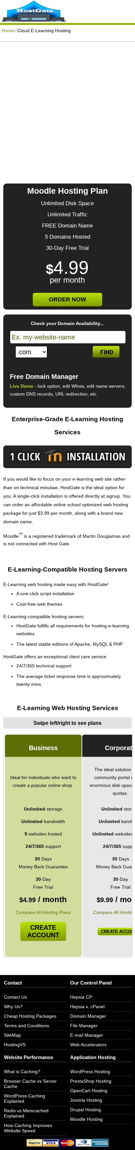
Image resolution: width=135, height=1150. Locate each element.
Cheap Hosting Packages (30, 1016)
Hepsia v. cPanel (87, 1006)
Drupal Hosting (85, 1109)
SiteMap (12, 1035)
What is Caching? (22, 1071)
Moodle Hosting (86, 1119)
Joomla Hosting (86, 1100)
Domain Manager (88, 1016)
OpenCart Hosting (88, 1090)
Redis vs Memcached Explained (26, 1113)
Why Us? (13, 1006)
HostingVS (15, 1044)
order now (67, 299)
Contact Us (15, 997)
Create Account (43, 931)
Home (8, 30)
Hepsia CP (81, 997)
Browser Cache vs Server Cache (30, 1083)
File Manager (84, 1025)
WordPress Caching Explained (24, 1098)
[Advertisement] (67, 112)
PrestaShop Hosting (90, 1081)
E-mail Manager (86, 1035)
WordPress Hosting (90, 1071)
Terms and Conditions (26, 1025)
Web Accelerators (88, 1044)
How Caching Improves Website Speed (28, 1128)
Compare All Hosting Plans (43, 912)
